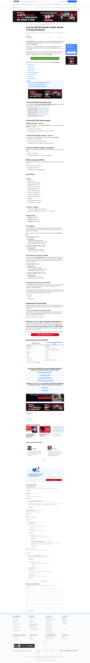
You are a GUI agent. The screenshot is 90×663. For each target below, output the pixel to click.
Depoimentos (64, 617)
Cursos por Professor (49, 630)
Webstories (75, 4)
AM (36, 7)
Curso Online (30, 76)
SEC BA (37, 24)
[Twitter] (74, 651)
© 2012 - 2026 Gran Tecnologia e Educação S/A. (22, 650)
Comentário (28, 587)
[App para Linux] (62, 651)
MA (48, 7)
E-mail (27, 603)
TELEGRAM (45, 390)
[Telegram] (76, 651)
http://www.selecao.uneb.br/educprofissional (44, 571)
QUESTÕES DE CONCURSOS (45, 380)
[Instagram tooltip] (69, 651)
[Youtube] (67, 651)
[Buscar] (23, 2)
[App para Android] (66, 651)
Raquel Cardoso (41, 436)
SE (73, 7)
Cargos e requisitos (32, 68)
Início (27, 24)
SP (74, 7)
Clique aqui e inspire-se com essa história (35, 317)
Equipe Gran (29, 36)
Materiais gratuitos (66, 4)
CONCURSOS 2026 (45, 375)
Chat (31, 619)
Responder (29, 490)
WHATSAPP (45, 387)
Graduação (47, 622)
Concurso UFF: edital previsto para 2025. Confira (37, 84)
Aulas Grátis (64, 622)
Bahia (34, 24)
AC (33, 7)
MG (50, 7)
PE (58, 7)
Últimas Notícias (16, 4)
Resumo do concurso (32, 74)
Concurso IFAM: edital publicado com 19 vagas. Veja (38, 86)
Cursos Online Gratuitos (50, 633)
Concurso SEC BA (42, 24)
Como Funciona (15, 619)
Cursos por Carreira (49, 627)
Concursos (32, 4)
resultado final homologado (42, 114)
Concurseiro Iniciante (58, 4)
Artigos (42, 4)
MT (53, 7)
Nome (27, 599)
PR (61, 7)
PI (60, 7)
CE (41, 7)
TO (76, 7)
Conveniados (15, 625)
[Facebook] (73, 651)
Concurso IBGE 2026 (24, 4)
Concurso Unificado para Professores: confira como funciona (39, 82)
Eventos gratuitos (63, 1)
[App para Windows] (60, 651)
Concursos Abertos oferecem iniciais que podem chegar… (31, 435)
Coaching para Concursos (50, 619)
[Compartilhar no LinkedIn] (60, 37)
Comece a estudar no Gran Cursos (71, 52)
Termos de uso (45, 650)
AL (35, 7)
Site (26, 606)
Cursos (37, 4)
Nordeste (30, 24)
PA (55, 7)
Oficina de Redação (49, 631)
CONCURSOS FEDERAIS (45, 372)
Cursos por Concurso (49, 625)
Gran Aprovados (49, 4)
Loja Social (14, 622)
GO (46, 7)
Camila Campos (28, 437)
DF (43, 7)
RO (66, 7)
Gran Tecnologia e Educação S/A (38, 656)
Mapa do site (52, 650)
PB (57, 7)
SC (71, 7)
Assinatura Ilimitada (72, 1)
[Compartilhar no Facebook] (57, 37)
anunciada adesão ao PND (43, 108)
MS (52, 7)
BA (40, 7)
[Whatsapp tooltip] (71, 651)
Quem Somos (15, 617)
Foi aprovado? (34, 628)
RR (68, 7)
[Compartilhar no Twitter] (59, 37)
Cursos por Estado (49, 628)
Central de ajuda (33, 617)
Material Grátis (64, 619)
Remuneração (30, 66)
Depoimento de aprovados (33, 72)
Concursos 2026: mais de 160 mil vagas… (44, 435)
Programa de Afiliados (16, 627)
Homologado (47, 345)
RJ (63, 7)
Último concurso (31, 70)
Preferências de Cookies (17, 630)
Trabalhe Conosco (16, 628)
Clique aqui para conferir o (33, 362)
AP (38, 7)
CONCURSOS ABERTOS (45, 378)
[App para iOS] (64, 651)
